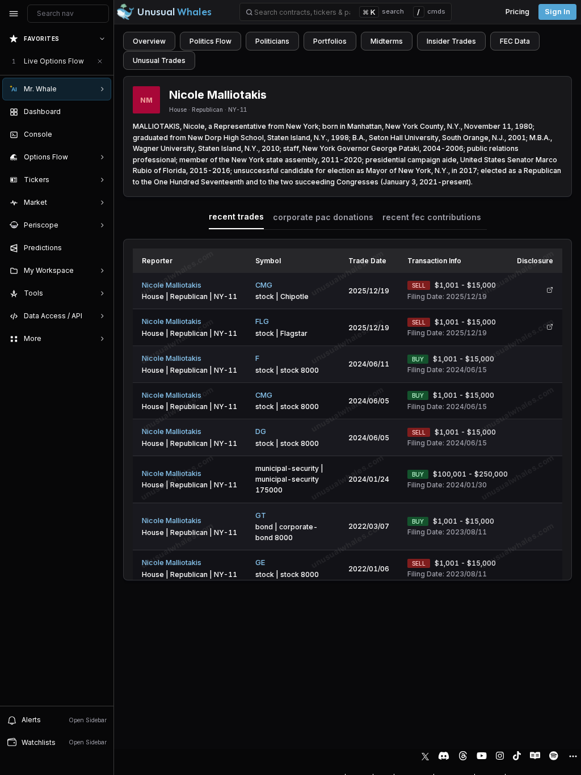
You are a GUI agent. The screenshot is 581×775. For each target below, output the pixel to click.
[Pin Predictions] (100, 248)
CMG (263, 285)
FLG (262, 321)
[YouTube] (482, 755)
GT (260, 515)
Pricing (517, 11)
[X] (425, 755)
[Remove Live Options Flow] (100, 61)
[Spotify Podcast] (553, 755)
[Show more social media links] (572, 756)
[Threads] (463, 755)
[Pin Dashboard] (100, 111)
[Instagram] (500, 755)
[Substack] (535, 755)
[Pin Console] (100, 134)
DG (260, 431)
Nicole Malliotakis (171, 285)
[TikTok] (517, 755)
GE (260, 562)
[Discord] (443, 755)
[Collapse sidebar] (14, 14)
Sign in (557, 11)
